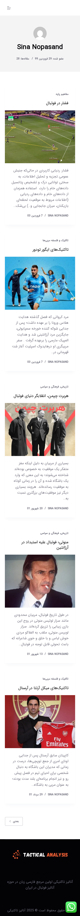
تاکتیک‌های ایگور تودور (50, 249)
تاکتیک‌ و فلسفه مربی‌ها (55, 240)
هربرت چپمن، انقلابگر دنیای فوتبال (41, 396)
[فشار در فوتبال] (40, 136)
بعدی (16, 821)
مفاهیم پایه (62, 94)
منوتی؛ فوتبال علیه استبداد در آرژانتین (45, 544)
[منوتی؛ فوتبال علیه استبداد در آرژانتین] (40, 581)
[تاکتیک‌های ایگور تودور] (40, 283)
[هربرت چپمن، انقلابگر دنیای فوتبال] (40, 429)
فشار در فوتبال (57, 103)
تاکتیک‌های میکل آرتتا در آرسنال (43, 688)
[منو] (9, 8)
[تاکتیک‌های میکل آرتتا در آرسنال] (40, 721)
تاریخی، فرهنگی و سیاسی (54, 387)
